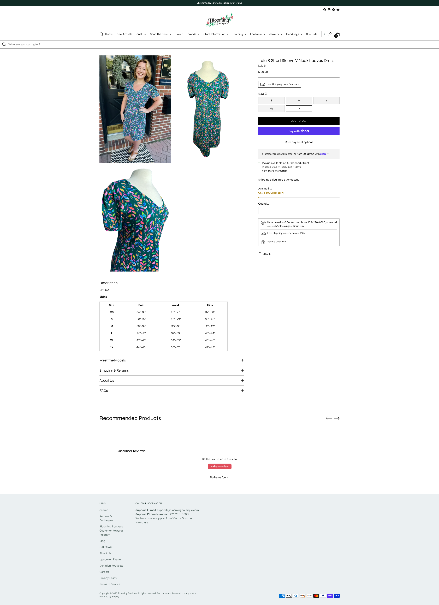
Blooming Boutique (127, 593)
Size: (262, 93)
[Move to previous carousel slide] (329, 418)
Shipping (263, 180)
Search (103, 510)
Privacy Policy (108, 578)
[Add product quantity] (272, 211)
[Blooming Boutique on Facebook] (324, 9)
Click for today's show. (208, 3)
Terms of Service (109, 584)
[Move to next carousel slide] (337, 418)
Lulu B (262, 65)
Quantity (263, 204)
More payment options (299, 142)
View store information (274, 170)
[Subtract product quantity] (261, 211)
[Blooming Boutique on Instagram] (329, 9)
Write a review (220, 466)
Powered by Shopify (109, 596)
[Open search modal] (101, 34)
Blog (102, 541)
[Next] (324, 34)
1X (299, 108)
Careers (104, 572)
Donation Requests (111, 565)
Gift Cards (105, 547)
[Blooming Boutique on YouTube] (338, 9)
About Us (105, 553)
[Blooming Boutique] (219, 20)
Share (267, 253)
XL (271, 108)
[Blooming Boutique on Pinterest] (333, 9)
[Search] (4, 44)
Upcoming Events (110, 559)
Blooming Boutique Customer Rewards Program (111, 531)
